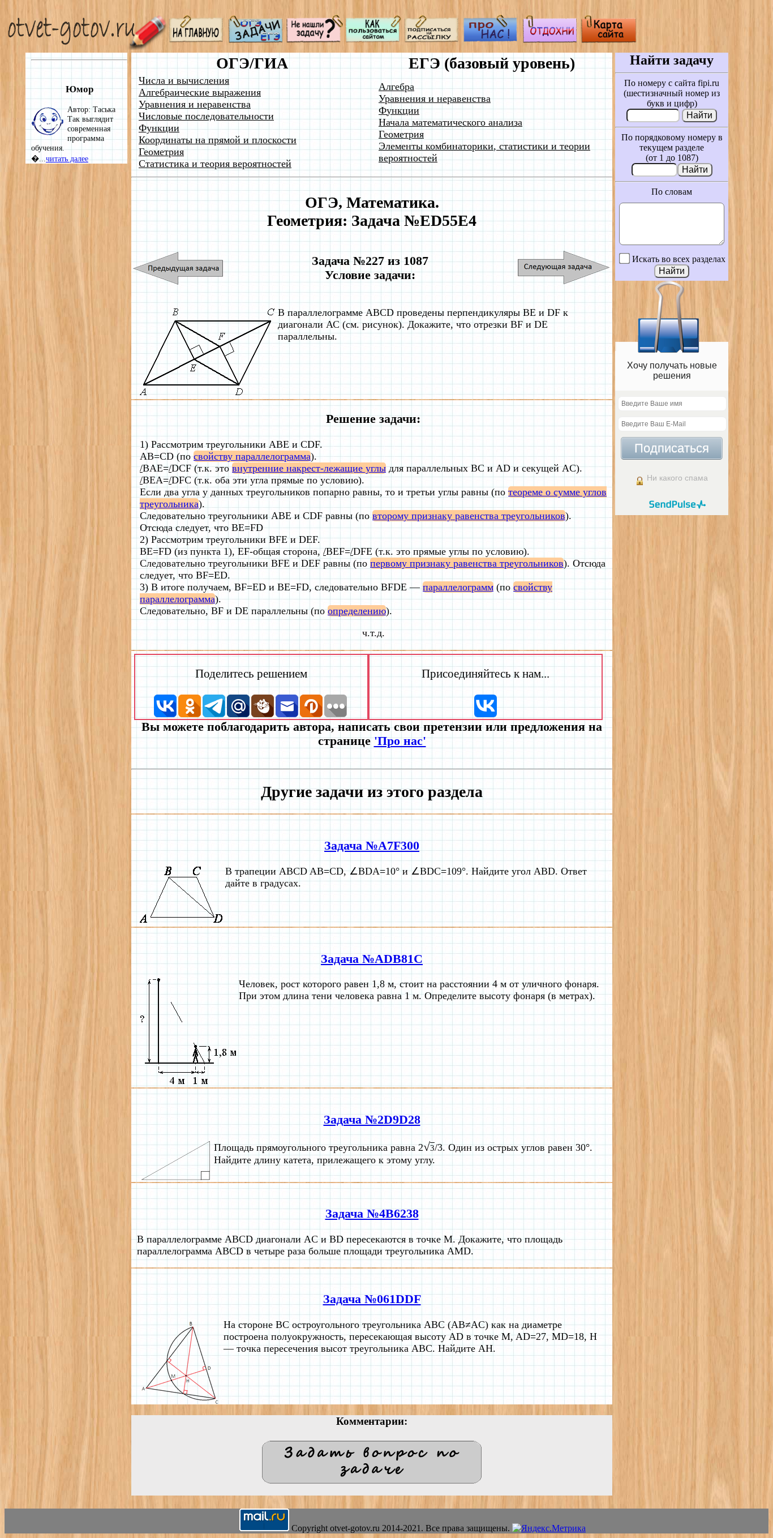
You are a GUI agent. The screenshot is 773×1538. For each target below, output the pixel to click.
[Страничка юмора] (550, 40)
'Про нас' (400, 741)
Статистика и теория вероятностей (215, 163)
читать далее (67, 158)
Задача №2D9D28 (372, 1119)
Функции (159, 128)
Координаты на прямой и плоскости (218, 139)
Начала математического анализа (450, 122)
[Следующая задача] (564, 268)
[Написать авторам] (314, 40)
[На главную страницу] (197, 40)
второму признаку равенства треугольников (468, 515)
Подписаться (671, 448)
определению (357, 610)
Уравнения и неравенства (195, 104)
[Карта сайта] (609, 40)
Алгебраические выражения (200, 92)
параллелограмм (458, 587)
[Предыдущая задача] (178, 268)
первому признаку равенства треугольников (467, 563)
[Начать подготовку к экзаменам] (255, 40)
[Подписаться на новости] (432, 40)
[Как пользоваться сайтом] (373, 40)
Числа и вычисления (184, 80)
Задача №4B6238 (372, 1213)
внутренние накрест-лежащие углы (309, 468)
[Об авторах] (491, 40)
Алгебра (396, 86)
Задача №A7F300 (371, 845)
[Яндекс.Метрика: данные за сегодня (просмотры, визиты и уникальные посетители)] (549, 1528)
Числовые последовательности (206, 116)
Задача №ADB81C (372, 959)
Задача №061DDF (372, 1299)
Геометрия (161, 151)
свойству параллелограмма (252, 456)
